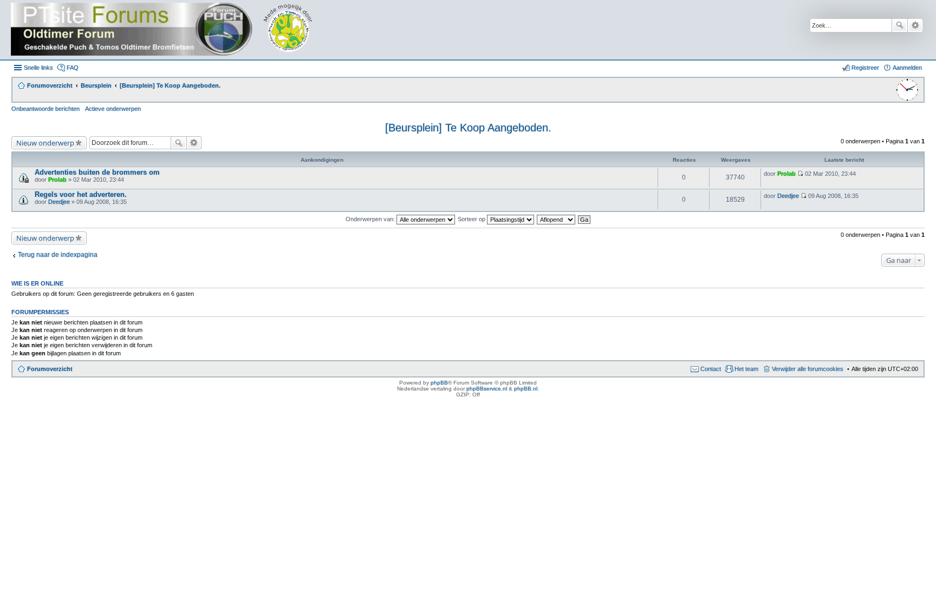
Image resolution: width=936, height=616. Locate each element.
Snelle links (38, 67)
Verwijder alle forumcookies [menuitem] (807, 369)
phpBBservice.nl (486, 389)
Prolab (57, 179)
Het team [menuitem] (746, 369)
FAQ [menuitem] (73, 67)
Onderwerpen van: (371, 219)
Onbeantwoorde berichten (45, 108)
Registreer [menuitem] (865, 67)
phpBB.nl (525, 389)
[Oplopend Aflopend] (556, 219)
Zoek (900, 25)
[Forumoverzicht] (169, 30)
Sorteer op (472, 219)
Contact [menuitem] (710, 369)
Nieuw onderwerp (45, 143)
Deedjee (59, 201)
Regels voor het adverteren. (81, 194)
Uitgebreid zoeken (915, 25)
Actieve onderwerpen (113, 108)
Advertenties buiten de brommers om (97, 172)
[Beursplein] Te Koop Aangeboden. (468, 128)
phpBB (439, 383)
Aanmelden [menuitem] (907, 67)
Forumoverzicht (50, 369)
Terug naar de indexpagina (58, 255)
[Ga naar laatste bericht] (800, 173)
